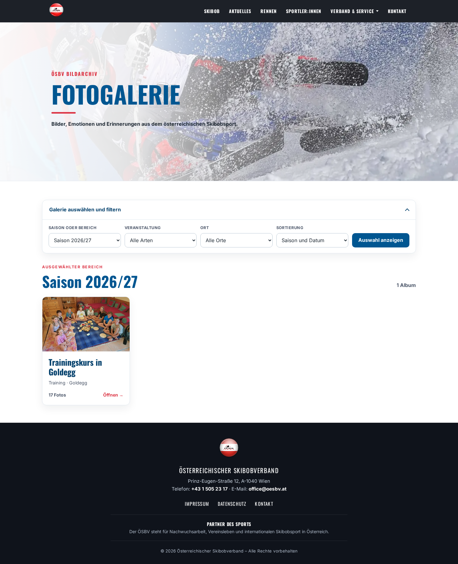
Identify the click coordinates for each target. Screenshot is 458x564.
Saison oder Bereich (73, 227)
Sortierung (289, 227)
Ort (204, 227)
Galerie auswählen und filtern (85, 209)
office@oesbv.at (268, 489)
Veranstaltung (143, 227)
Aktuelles (240, 11)
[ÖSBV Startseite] (56, 11)
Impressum (197, 503)
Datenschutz (232, 503)
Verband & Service (352, 11)
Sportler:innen (303, 11)
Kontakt (397, 11)
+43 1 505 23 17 (209, 489)
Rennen (268, 11)
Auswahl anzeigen (380, 240)
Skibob (212, 11)
